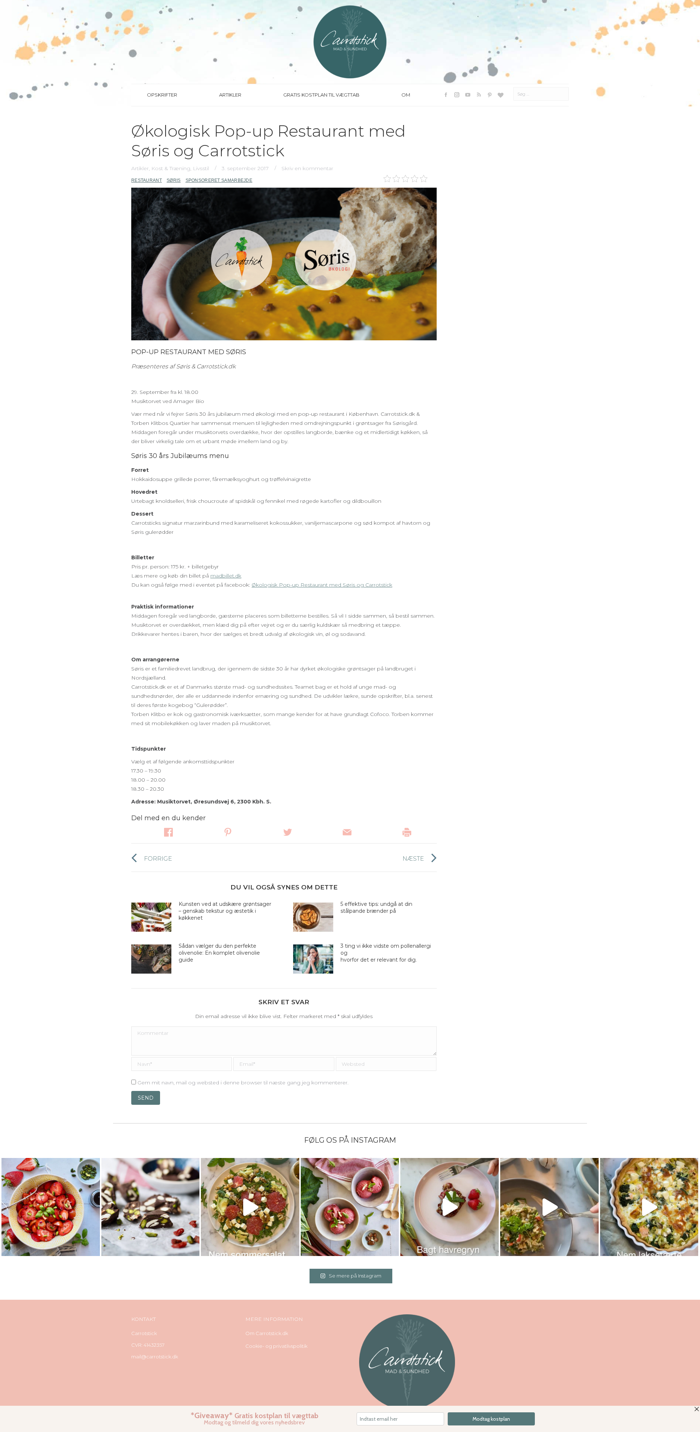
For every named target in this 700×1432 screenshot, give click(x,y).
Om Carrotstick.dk (266, 1333)
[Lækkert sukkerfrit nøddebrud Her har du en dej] (150, 1207)
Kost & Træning (170, 168)
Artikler (140, 168)
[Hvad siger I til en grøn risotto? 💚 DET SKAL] (549, 1207)
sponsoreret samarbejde (219, 180)
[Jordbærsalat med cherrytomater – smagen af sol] (50, 1207)
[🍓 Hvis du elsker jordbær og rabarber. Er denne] (449, 1207)
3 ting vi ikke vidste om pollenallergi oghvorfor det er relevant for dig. (386, 953)
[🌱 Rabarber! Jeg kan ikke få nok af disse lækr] (350, 1207)
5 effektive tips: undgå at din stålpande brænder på (376, 907)
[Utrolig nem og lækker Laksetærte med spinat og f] (649, 1207)
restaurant (146, 180)
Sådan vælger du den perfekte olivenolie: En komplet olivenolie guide (219, 953)
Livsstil (201, 168)
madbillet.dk (225, 575)
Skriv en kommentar (307, 168)
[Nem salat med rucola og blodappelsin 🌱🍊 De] (250, 1207)
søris (174, 180)
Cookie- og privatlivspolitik (276, 1346)
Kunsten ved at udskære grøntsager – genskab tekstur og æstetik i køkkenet (225, 911)
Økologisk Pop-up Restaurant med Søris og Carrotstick (322, 585)
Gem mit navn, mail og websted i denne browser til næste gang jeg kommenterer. (243, 1082)
